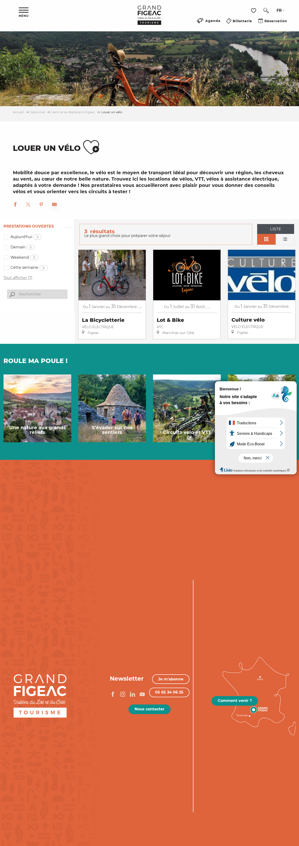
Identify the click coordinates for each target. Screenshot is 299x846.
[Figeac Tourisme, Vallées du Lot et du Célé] (149, 18)
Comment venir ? (235, 700)
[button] (266, 10)
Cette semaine (28, 267)
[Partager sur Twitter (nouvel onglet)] (28, 205)
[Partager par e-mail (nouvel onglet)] (54, 205)
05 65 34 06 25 (169, 692)
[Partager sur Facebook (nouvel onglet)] (15, 205)
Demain (21, 247)
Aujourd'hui (25, 237)
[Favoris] (254, 10)
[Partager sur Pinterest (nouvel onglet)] (41, 205)
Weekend (23, 257)
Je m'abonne (170, 679)
